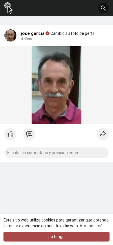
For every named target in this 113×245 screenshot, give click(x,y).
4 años (26, 39)
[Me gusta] (56, 135)
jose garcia (33, 33)
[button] (103, 8)
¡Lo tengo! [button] (56, 236)
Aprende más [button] (92, 226)
